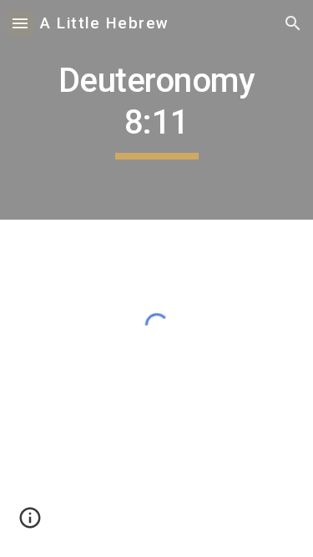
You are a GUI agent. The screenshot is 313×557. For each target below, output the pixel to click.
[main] (157, 109)
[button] (20, 23)
